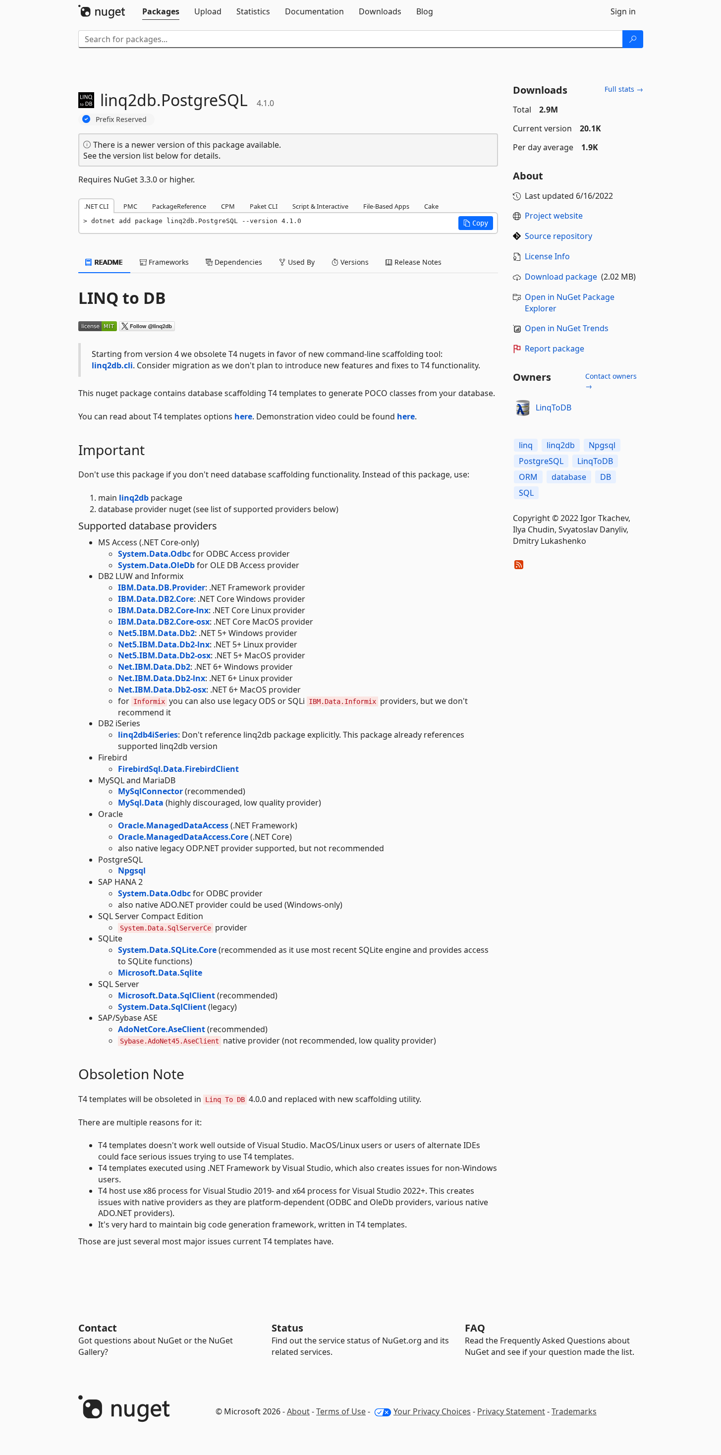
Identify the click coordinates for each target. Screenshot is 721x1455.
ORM (528, 476)
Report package (554, 348)
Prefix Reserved (121, 119)
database (569, 476)
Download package (561, 276)
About (298, 1411)
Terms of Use (341, 1411)
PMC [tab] (130, 206)
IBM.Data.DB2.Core (156, 598)
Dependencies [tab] (237, 262)
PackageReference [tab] (179, 206)
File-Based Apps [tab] (386, 206)
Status (287, 1328)
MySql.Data (141, 802)
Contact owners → (611, 381)
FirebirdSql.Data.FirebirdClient (178, 768)
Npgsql (132, 870)
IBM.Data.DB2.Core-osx (164, 621)
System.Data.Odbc (154, 553)
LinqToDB (553, 407)
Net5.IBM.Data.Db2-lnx (164, 644)
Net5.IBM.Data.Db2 (156, 633)
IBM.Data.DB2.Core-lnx (163, 610)
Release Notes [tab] (417, 262)
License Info (547, 256)
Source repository (558, 236)
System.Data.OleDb (156, 565)
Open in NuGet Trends (567, 328)
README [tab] (108, 262)
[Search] (632, 39)
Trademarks (574, 1411)
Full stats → (624, 89)
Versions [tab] (353, 262)
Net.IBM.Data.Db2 (154, 666)
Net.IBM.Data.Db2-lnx (161, 678)
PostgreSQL (541, 461)
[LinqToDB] (523, 408)
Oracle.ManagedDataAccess (173, 825)
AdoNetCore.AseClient (161, 1029)
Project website (554, 215)
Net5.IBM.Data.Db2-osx (164, 655)
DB (605, 476)
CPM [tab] (228, 206)
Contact (97, 1328)
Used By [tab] (300, 262)
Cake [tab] (431, 206)
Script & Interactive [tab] (320, 206)
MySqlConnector (150, 791)
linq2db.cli (112, 365)
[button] (475, 223)
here (243, 416)
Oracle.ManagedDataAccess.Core (183, 836)
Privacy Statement (511, 1411)
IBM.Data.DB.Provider (161, 587)
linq (526, 445)
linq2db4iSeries (148, 734)
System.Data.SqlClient (162, 1006)
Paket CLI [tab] (263, 206)
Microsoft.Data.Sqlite (160, 972)
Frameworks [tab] (168, 262)
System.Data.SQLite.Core (167, 949)
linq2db (134, 497)
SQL (526, 492)
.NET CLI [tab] (96, 206)
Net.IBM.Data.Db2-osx (162, 689)
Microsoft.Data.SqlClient (166, 995)
